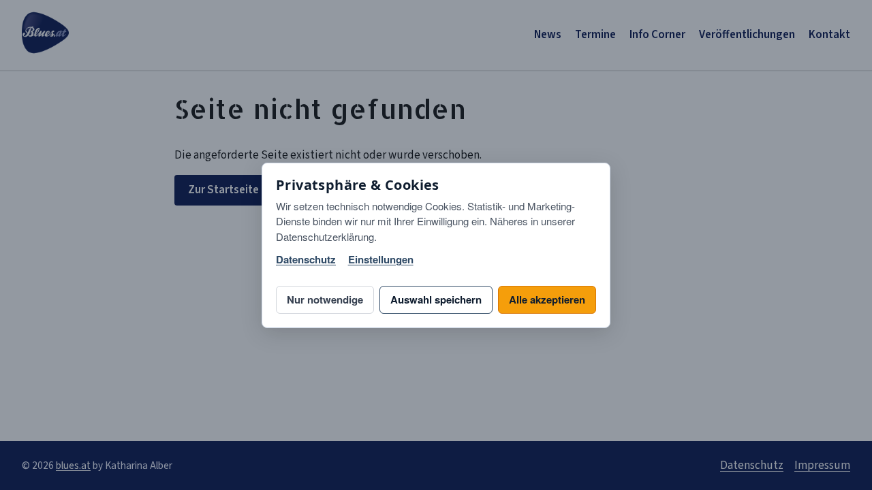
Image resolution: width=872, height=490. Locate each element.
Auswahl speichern (436, 299)
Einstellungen (381, 259)
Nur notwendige (325, 299)
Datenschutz (306, 259)
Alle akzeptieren (547, 299)
